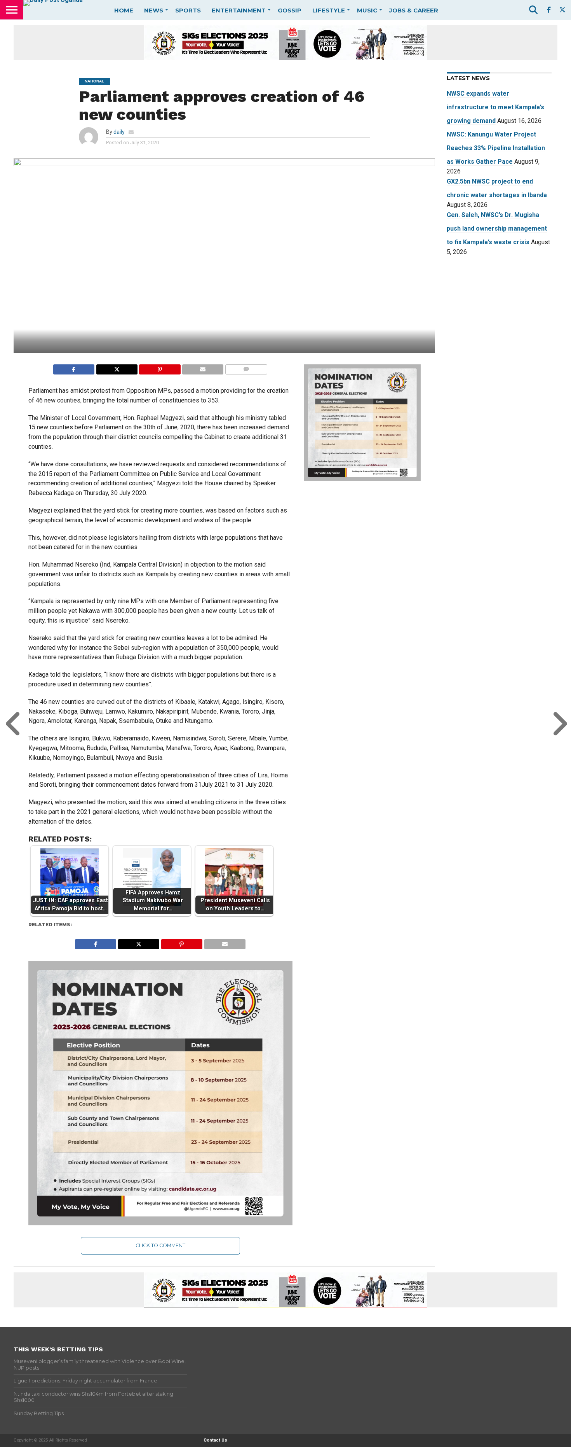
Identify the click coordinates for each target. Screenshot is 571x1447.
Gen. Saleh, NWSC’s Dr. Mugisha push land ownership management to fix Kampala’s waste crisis (497, 228)
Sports (188, 10)
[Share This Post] (117, 367)
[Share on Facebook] (73, 367)
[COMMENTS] (246, 367)
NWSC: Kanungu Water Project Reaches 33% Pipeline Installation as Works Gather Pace (496, 148)
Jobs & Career (413, 10)
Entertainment (239, 10)
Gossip (289, 10)
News (153, 10)
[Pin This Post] (160, 367)
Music (367, 10)
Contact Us (215, 1440)
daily (119, 132)
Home (123, 10)
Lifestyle (328, 10)
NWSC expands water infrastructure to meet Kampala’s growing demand (495, 107)
